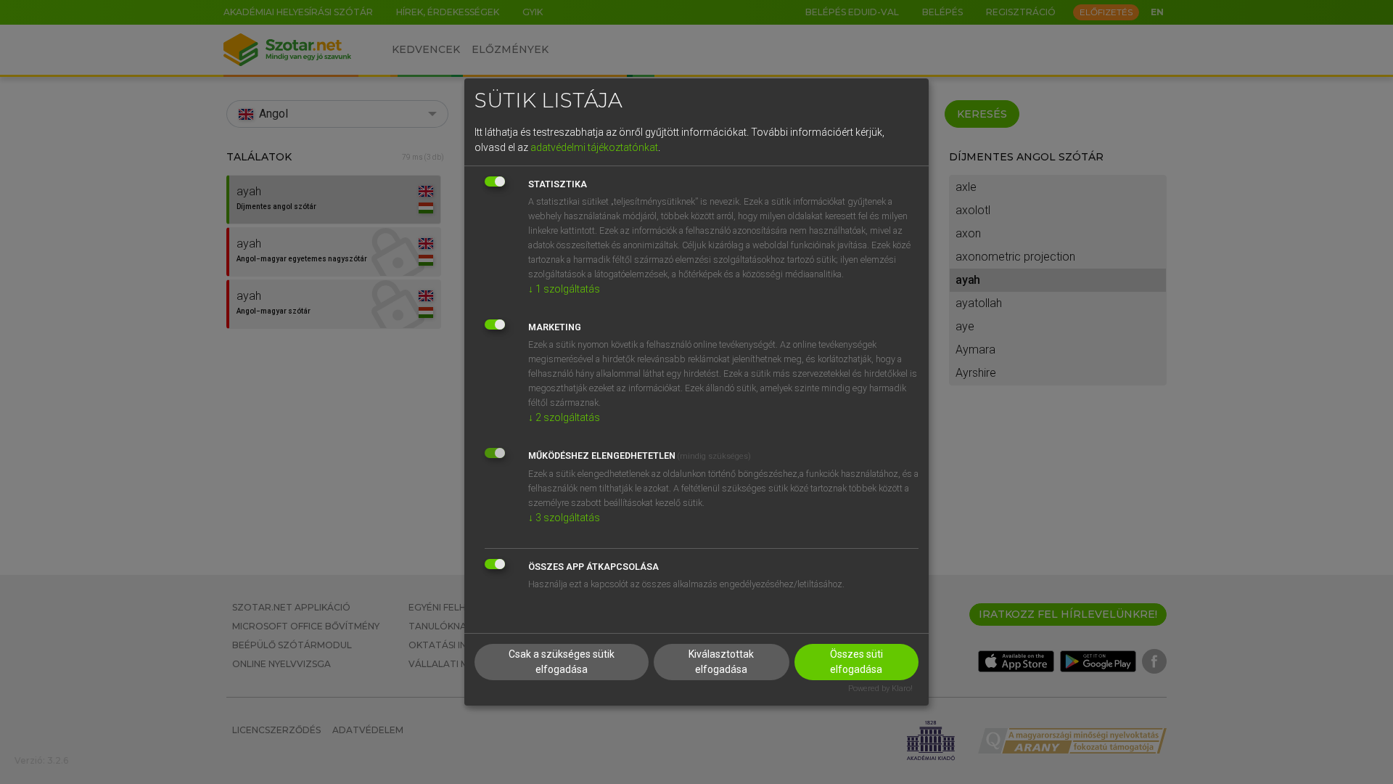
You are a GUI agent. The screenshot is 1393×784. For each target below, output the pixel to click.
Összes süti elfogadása (856, 661)
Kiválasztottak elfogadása (721, 661)
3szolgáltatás (564, 517)
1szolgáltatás (564, 289)
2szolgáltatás (564, 417)
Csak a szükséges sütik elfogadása (562, 661)
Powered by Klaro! (880, 688)
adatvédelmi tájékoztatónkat (594, 147)
